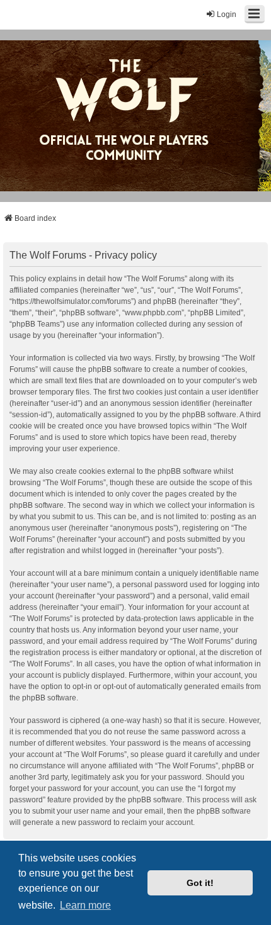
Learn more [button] (85, 905)
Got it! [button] (200, 883)
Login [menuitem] (226, 14)
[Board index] (132, 116)
